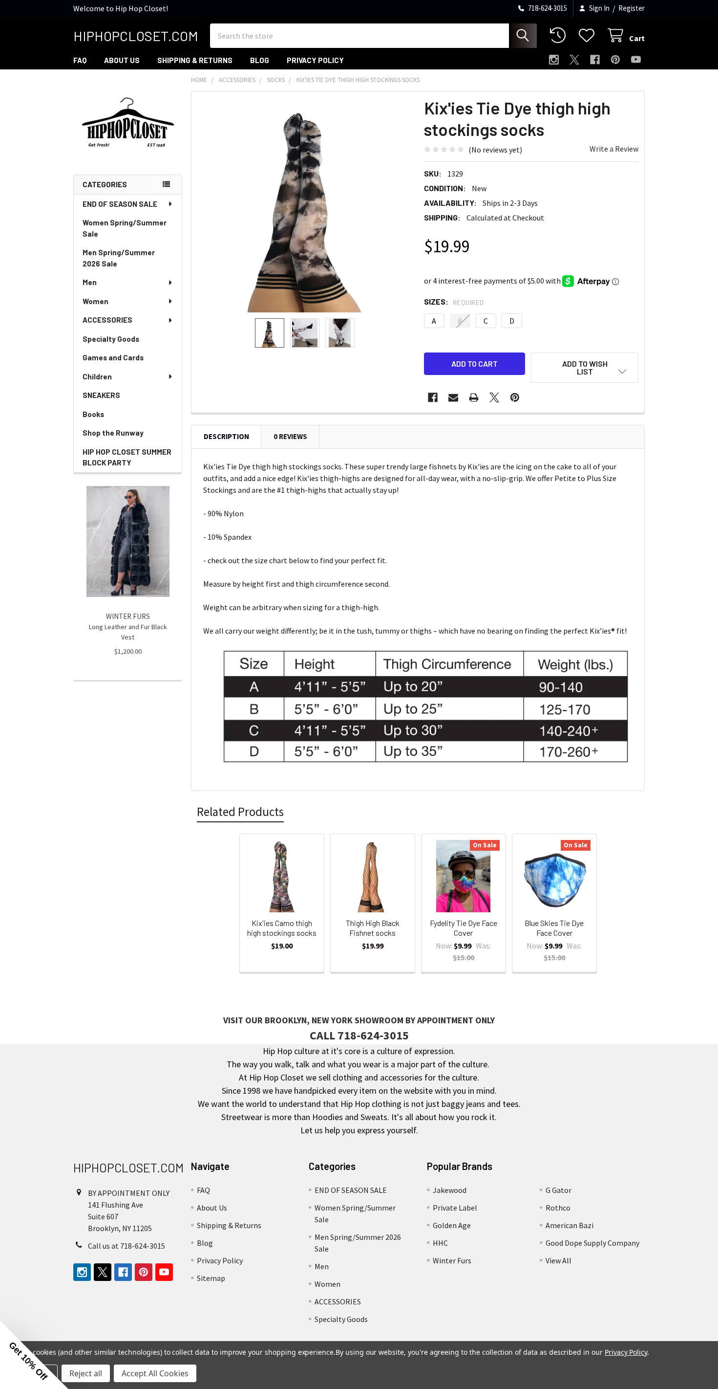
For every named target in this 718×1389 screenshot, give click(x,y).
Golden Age (452, 1225)
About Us (122, 60)
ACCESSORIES (107, 319)
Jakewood (449, 1190)
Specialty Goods (111, 338)
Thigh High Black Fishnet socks (373, 927)
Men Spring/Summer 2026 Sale (119, 258)
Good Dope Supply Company (592, 1243)
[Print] (474, 397)
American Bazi (569, 1225)
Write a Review (614, 149)
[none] (304, 204)
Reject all (85, 1373)
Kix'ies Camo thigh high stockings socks (282, 927)
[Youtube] (636, 59)
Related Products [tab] (240, 811)
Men (90, 282)
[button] (584, 368)
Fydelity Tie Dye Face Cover (463, 927)
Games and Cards (113, 357)
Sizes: (454, 301)
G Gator (558, 1190)
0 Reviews (290, 436)
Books (93, 414)
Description (226, 436)
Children (97, 376)
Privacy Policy (315, 60)
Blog (259, 60)
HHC (440, 1243)
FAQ (79, 60)
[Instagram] (554, 59)
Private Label (455, 1208)
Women (95, 301)
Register (631, 8)
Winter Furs (452, 1260)
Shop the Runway (113, 432)
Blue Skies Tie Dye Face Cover (554, 927)
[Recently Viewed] (560, 35)
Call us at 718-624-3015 (126, 1246)
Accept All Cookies (155, 1373)
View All (558, 1260)
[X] (574, 59)
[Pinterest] (615, 59)
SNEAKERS (101, 395)
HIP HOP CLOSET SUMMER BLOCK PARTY (127, 457)
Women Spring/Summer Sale (125, 228)
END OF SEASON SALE (120, 203)
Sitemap (211, 1278)
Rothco (558, 1208)
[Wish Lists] (588, 35)
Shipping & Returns (194, 60)
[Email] (453, 397)
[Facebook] (595, 59)
